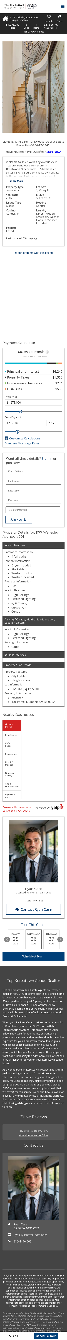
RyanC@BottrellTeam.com (30, 1235)
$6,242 (57, 371)
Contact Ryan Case (36, 909)
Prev (7, 939)
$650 (58, 389)
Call (15, 1336)
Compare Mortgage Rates (22, 443)
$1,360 (57, 377)
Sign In (47, 458)
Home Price (11, 396)
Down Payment (13, 417)
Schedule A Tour (32, 956)
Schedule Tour (46, 1336)
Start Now (53, 152)
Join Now (16, 519)
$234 (58, 383)
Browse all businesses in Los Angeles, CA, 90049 (17, 809)
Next (60, 939)
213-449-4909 (35, 900)
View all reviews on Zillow (33, 1135)
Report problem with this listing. (33, 252)
